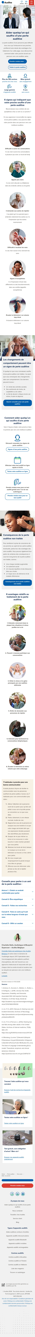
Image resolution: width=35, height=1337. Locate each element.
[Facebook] (12, 1194)
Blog (17, 1222)
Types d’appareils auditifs (17, 1228)
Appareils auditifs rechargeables (17, 1247)
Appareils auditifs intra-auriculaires (17, 1236)
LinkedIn (4, 976)
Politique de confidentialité (16, 1301)
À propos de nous (17, 1201)
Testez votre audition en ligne (17, 471)
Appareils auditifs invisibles (17, 1243)
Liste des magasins (17, 1268)
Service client (17, 1218)
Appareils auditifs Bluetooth (17, 1240)
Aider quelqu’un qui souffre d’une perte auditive (17, 1206)
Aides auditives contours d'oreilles (17, 1232)
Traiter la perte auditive (17, 67)
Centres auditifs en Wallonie (17, 1265)
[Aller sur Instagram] (23, 1194)
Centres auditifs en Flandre (17, 1261)
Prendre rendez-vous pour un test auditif (18, 496)
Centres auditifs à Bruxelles (18, 1257)
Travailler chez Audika (17, 1215)
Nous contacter (17, 1211)
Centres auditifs (17, 1253)
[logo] (7, 2)
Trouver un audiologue (17, 1272)
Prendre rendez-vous (17, 1185)
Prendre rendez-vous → (17, 61)
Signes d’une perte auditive (17, 449)
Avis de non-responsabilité (10, 1298)
